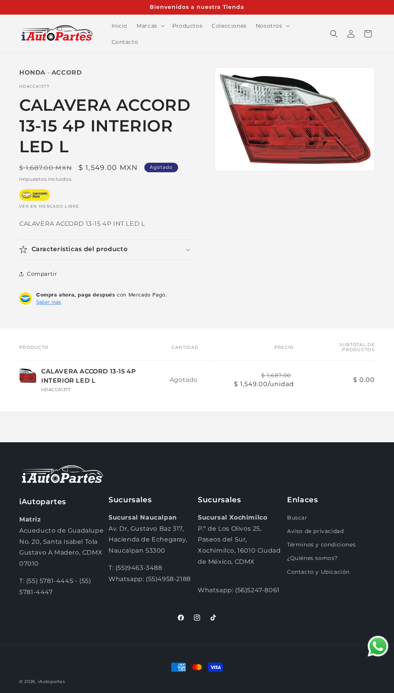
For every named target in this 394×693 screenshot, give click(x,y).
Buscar (297, 517)
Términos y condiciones (321, 544)
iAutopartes (51, 681)
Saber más (48, 302)
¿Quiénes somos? (312, 558)
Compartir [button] (42, 273)
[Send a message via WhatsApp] (378, 646)
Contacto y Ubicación (318, 571)
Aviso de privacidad (315, 531)
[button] (150, 26)
